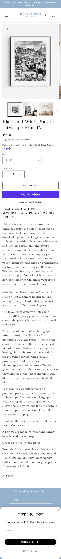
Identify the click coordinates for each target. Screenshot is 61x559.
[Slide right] (57, 110)
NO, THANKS (30, 551)
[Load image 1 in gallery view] (15, 109)
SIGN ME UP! (30, 542)
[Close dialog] (57, 510)
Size (4, 154)
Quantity (7, 168)
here (30, 466)
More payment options (30, 202)
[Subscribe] (48, 500)
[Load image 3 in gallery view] (46, 109)
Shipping (6, 140)
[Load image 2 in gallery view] (30, 109)
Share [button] (9, 475)
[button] (6, 15)
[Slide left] (3, 110)
